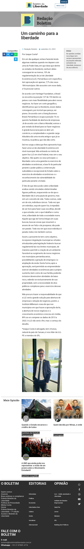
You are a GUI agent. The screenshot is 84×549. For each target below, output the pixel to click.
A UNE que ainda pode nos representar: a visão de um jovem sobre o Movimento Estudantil (33, 466)
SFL (55, 520)
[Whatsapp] (79, 484)
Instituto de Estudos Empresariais (60, 502)
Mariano (57, 516)
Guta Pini (57, 507)
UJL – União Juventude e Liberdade (62, 495)
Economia (32, 503)
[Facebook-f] (79, 489)
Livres (56, 511)
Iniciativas (32, 520)
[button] (4, 54)
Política (31, 498)
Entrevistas (32, 494)
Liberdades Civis (34, 507)
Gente (31, 516)
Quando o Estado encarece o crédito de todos (34, 426)
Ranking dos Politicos (61, 525)
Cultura (31, 511)
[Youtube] (79, 499)
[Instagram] (79, 494)
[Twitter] (79, 504)
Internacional (33, 525)
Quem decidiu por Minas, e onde (67, 425)
